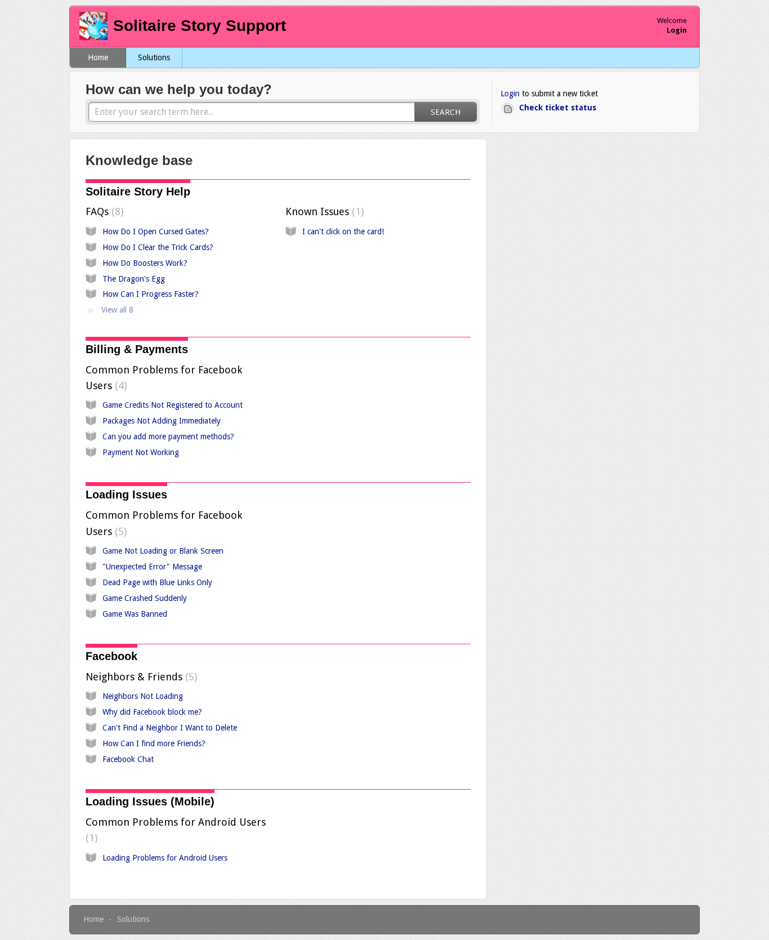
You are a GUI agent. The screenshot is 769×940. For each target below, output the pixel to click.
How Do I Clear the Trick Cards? (157, 247)
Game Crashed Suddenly (144, 598)
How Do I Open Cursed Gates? (155, 231)
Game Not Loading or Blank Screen (162, 550)
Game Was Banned (134, 613)
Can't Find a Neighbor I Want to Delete (169, 727)
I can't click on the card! (343, 231)
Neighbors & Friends (140, 677)
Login (510, 93)
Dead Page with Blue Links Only (157, 582)
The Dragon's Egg (133, 278)
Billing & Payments (137, 349)
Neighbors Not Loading (142, 696)
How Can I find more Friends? (153, 743)
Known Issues (323, 211)
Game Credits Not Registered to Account (172, 404)
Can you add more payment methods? (168, 436)
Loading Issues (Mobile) (150, 801)
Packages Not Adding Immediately (161, 420)
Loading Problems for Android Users (164, 857)
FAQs (103, 211)
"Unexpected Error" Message (152, 566)
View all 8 (117, 309)
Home (98, 57)
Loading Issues (126, 494)
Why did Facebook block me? (152, 711)
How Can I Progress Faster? (150, 294)
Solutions (154, 57)
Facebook (111, 656)
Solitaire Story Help (138, 191)
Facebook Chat (128, 759)
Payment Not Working (140, 452)
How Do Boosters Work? (144, 263)
